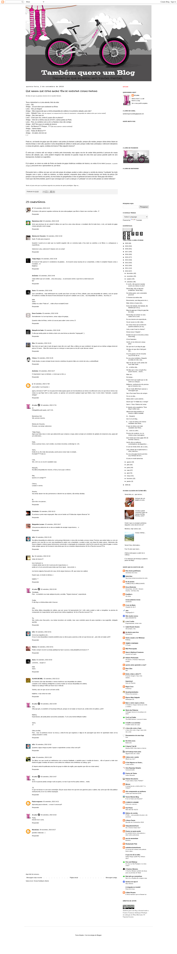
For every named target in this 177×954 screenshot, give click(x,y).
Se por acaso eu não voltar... (135, 322)
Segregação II (130, 612)
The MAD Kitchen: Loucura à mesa (136, 719)
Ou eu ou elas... (131, 396)
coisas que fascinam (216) (133, 793)
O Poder (128, 645)
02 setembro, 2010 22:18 (42, 556)
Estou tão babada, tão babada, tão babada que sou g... (137, 306)
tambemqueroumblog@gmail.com (133, 114)
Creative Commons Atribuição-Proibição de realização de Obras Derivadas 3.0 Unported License (135, 915)
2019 (127, 246)
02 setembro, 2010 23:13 (51, 678)
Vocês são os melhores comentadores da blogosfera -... (137, 443)
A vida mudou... (130, 764)
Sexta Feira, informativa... (133, 545)
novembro (130, 276)
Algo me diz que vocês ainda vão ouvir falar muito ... (136, 363)
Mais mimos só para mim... (134, 303)
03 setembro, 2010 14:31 (51, 801)
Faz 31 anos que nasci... (132, 549)
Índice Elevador (130, 775)
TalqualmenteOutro (132, 826)
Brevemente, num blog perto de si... (137, 300)
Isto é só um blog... (132, 419)
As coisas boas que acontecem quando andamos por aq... (136, 325)
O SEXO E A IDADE (132, 802)
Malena (34, 647)
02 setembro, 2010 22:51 (43, 632)
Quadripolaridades (132, 692)
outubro (129, 279)
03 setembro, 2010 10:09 (48, 704)
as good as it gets (131, 654)
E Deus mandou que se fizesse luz (136, 894)
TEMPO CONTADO (132, 643)
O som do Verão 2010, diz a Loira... (137, 446)
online (125, 87)
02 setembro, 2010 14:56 (44, 290)
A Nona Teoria (130, 820)
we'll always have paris (133, 751)
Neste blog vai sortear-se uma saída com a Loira (135, 315)
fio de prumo (130, 581)
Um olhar (128, 596)
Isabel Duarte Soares (133, 627)
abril (128, 473)
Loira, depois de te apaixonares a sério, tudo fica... (136, 450)
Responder (35, 214)
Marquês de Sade (38, 330)
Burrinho (128, 840)
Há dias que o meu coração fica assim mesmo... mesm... (136, 370)
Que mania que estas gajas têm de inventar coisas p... (137, 438)
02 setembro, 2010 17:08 (41, 384)
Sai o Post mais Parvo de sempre (136, 393)
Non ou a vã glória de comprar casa (136, 878)
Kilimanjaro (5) (130, 699)
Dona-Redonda (131, 587)
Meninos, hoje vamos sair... (133, 528)
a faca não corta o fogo (133, 728)
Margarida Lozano (38, 524)
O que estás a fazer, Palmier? (134, 780)
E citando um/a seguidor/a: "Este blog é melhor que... (136, 408)
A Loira (34, 405)
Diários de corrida (132, 813)
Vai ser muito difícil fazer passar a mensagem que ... (136, 389)
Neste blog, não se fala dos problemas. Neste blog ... (135, 289)
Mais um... (129, 374)
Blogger (99, 935)
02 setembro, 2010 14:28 (51, 221)
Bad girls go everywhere (134, 876)
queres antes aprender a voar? (136, 665)
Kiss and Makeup (131, 862)
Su (33, 556)
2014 (127, 260)
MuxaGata (35, 829)
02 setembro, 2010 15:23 (43, 343)
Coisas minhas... (140, 532)
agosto (129, 462)
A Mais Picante (131, 892)
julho (128, 464)
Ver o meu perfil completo (139, 103)
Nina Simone (129, 883)
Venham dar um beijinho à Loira (140, 499)
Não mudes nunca (132, 616)
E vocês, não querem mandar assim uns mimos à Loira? (135, 284)
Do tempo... (130, 377)
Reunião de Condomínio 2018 (135, 822)
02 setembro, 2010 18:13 (47, 511)
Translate (139, 220)
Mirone (128, 784)
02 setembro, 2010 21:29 (43, 537)
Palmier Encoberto (132, 779)
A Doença (128, 688)
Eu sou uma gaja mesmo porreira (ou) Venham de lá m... (136, 454)
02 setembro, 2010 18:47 (53, 524)
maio (128, 470)
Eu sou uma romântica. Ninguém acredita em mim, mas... (136, 359)
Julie (33, 757)
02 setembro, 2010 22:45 (48, 589)
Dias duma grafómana (133, 571)
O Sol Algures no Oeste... (134, 762)
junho (128, 467)
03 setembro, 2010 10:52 (43, 744)
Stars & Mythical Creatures (135, 652)
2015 (127, 257)
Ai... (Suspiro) (130, 416)
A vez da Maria (130, 605)
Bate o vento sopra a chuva (135, 703)
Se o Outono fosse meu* (133, 827)
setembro (130, 281)
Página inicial (74, 877)
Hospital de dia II (131, 607)
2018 (127, 249)
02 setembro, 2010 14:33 (54, 236)
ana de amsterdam (132, 838)
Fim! (127, 737)
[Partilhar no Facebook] (51, 191)
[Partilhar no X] (49, 191)
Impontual (129, 681)
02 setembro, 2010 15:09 (52, 330)
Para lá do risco (130, 889)
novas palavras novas (133, 599)
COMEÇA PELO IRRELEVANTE (135, 583)
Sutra (34, 290)
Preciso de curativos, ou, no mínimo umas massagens (135, 434)
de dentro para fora (132, 632)
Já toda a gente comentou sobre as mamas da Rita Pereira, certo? (141, 513)
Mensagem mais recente (34, 877)
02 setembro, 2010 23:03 (44, 660)
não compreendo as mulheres (136, 791)
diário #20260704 (131, 618)
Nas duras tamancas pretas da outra (136, 578)
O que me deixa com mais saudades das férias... (134, 427)
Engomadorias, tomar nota (133, 623)
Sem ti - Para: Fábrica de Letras (136, 404)
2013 (127, 262)
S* (32, 208)
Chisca (34, 358)
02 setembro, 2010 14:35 (49, 259)
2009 (127, 485)
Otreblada (35, 511)
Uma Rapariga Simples (133, 768)
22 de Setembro (131, 339)
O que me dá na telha (133, 854)
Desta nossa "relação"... (134, 332)
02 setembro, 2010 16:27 (47, 371)
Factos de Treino (131, 773)
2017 (127, 251)
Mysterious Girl (37, 221)
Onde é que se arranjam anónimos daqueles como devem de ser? (135, 523)
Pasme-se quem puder (133, 831)
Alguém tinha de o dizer (133, 753)
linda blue (129, 576)
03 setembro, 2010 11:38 (44, 757)
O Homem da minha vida (134, 297)
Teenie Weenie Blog (132, 797)
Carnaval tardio (130, 770)
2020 (127, 243)
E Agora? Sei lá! (131, 746)
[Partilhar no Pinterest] (53, 191)
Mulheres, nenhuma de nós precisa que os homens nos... (137, 385)
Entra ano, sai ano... (132, 804)
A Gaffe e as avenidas (133, 723)
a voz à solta (130, 621)
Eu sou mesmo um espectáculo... (136, 319)
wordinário (129, 601)
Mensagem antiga (111, 877)
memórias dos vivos (131, 572)
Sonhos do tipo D (132, 881)
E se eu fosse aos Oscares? (134, 798)
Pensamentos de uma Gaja (135, 735)
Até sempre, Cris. (131, 628)
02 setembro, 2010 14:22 (42, 208)
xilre (127, 610)
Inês (33, 537)
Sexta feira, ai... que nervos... (134, 494)
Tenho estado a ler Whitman (135, 638)
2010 (127, 271)
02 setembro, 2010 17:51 (48, 405)
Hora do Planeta (130, 683)
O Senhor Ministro (132, 869)
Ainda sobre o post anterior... (135, 399)
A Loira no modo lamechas (134, 458)
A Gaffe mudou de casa (133, 724)
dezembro (130, 273)
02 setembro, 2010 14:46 (47, 275)
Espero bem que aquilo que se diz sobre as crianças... (137, 380)
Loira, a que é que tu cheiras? (135, 329)
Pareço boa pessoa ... (132, 694)
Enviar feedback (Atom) (41, 881)
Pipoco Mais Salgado (133, 697)
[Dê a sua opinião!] (46, 191)
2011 (127, 268)
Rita (33, 343)
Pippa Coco (129, 686)
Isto (127, 670)
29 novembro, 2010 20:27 (48, 829)
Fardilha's (129, 594)
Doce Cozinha (37, 313)
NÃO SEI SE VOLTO (132, 809)
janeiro (129, 481)
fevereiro (130, 478)
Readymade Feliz (131, 844)
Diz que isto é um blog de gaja (135, 346)
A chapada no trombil (133, 887)
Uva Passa (129, 807)
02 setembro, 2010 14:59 (50, 313)
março (129, 476)
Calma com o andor (132, 757)
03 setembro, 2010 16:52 (48, 815)
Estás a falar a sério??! (133, 674)
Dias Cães (129, 668)
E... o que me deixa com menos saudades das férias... (136, 422)
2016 (127, 254)
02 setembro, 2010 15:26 (45, 358)
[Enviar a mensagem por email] (44, 191)
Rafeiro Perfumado (132, 657)
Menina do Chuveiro (39, 236)
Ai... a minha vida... (132, 367)
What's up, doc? (130, 759)
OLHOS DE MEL (37, 678)
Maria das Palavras (132, 710)
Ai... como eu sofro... (132, 430)
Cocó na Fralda (131, 717)
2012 (127, 265)
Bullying (128, 639)
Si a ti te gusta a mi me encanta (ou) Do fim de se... (136, 354)
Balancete (129, 742)
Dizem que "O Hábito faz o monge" (137, 401)
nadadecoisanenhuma (133, 847)
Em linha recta (130, 741)
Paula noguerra (37, 801)
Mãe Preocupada (131, 648)
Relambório (129, 634)
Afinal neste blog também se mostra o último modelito (135, 412)
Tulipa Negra (36, 259)
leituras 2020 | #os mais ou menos (136, 748)
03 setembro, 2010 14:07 (48, 776)
